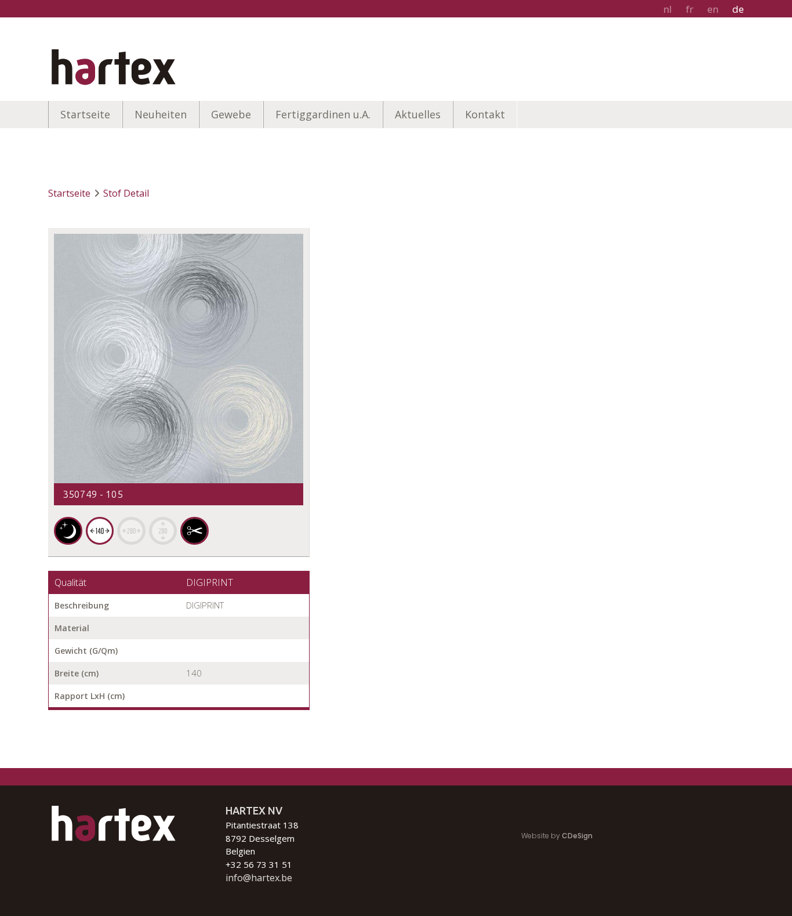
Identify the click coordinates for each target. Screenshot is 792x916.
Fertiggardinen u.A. (322, 114)
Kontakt (485, 114)
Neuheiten (161, 114)
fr (689, 9)
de (738, 9)
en (712, 9)
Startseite (85, 114)
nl (667, 9)
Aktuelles (418, 114)
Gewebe (231, 114)
